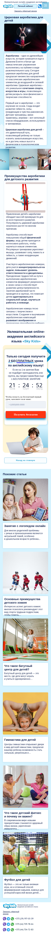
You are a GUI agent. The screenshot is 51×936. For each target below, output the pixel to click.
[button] (25, 11)
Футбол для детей (17, 879)
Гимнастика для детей (20, 739)
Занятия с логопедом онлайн (24, 526)
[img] (25, 500)
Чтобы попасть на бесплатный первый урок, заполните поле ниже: (23, 398)
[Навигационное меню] (45, 5)
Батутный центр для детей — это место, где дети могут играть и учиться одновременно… (21, 676)
